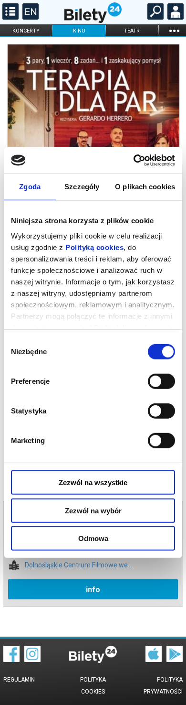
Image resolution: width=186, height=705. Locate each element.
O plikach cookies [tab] (145, 187)
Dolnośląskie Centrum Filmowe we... (78, 565)
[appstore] (153, 659)
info (93, 589)
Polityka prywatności (163, 685)
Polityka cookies (93, 685)
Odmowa (93, 538)
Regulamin (19, 679)
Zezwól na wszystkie (93, 482)
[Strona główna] (93, 20)
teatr (132, 31)
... (174, 30)
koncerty (26, 31)
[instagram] (32, 659)
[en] (29, 17)
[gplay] (174, 659)
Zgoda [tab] (30, 187)
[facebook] (11, 659)
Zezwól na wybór (93, 510)
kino (79, 31)
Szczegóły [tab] (81, 187)
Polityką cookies (94, 247)
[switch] (161, 381)
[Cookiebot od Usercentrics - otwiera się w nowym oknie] (134, 160)
